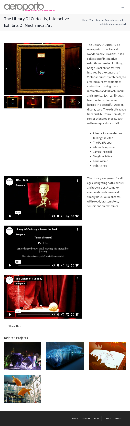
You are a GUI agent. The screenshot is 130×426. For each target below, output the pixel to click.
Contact (119, 418)
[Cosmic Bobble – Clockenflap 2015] (22, 356)
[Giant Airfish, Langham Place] (22, 389)
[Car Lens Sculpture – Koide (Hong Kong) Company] (65, 356)
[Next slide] (79, 69)
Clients (107, 418)
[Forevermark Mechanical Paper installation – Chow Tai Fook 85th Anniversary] (107, 356)
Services (86, 418)
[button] (13, 102)
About (75, 418)
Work (97, 418)
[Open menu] (123, 6)
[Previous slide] (6, 69)
